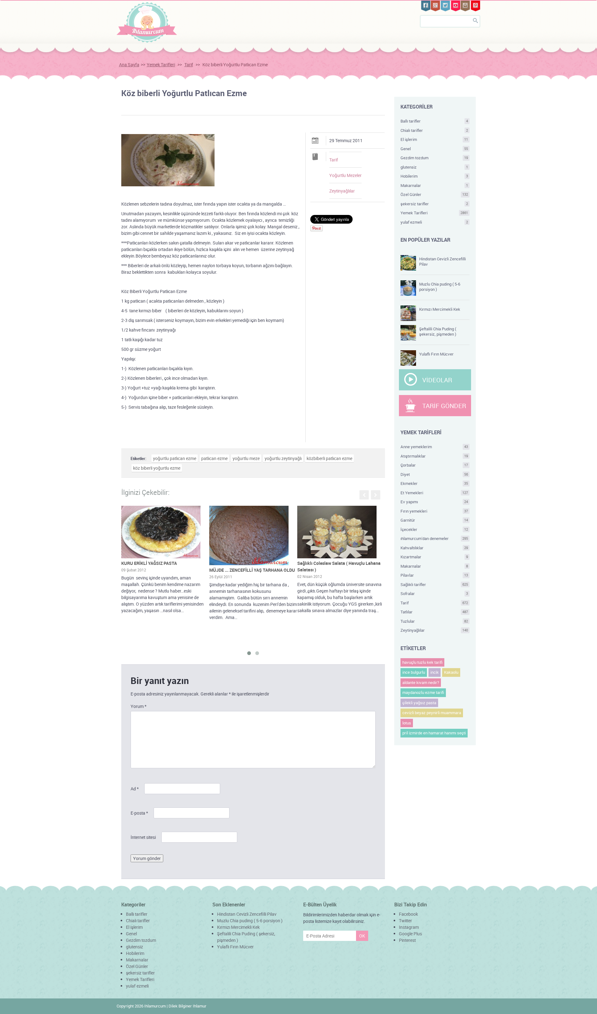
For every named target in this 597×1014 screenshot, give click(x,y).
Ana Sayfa (129, 64)
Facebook (408, 914)
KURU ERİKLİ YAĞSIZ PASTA (149, 563)
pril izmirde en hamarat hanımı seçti (434, 733)
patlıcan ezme (214, 458)
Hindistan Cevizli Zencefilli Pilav (442, 261)
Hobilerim (434, 176)
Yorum (138, 706)
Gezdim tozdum (434, 157)
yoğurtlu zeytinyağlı (283, 458)
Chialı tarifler (434, 130)
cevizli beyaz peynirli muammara (431, 712)
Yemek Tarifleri (161, 64)
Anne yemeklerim (434, 446)
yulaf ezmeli (434, 222)
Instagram (409, 927)
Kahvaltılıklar (434, 548)
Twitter (405, 920)
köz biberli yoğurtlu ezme (156, 468)
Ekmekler (434, 483)
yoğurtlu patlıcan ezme (174, 458)
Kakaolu (451, 672)
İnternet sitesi (143, 837)
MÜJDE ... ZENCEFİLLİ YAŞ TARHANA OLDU (252, 570)
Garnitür (434, 520)
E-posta (139, 813)
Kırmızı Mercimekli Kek (439, 309)
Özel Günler (434, 194)
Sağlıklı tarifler (434, 584)
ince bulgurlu (413, 672)
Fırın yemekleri (434, 511)
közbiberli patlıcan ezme (329, 458)
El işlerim (434, 139)
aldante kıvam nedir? (420, 682)
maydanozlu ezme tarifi (423, 692)
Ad (135, 789)
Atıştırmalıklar (434, 456)
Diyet (434, 474)
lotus (406, 723)
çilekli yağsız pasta (419, 702)
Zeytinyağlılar (342, 191)
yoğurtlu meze (246, 458)
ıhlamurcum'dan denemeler (434, 538)
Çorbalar (434, 465)
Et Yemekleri (434, 492)
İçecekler (434, 529)
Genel (434, 148)
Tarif (188, 64)
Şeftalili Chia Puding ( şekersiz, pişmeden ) (437, 331)
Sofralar (434, 593)
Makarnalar (434, 185)
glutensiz (434, 167)
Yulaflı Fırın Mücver (436, 354)
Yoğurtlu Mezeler (345, 175)
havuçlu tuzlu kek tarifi (422, 662)
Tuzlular (434, 621)
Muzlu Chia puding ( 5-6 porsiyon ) (439, 286)
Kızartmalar (434, 557)
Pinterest (407, 940)
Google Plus (410, 934)
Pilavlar (434, 575)
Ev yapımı (434, 502)
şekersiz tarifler (434, 204)
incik (434, 672)
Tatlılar (434, 612)
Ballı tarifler (434, 121)
